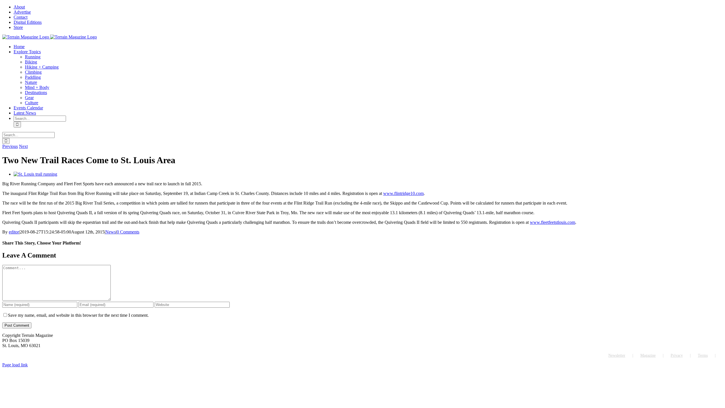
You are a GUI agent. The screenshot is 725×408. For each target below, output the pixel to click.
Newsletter (616, 355)
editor (14, 232)
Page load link (15, 364)
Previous (10, 146)
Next (23, 146)
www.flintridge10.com (403, 193)
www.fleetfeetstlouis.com (552, 222)
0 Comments (128, 232)
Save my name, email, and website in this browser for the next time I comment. (78, 315)
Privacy (677, 355)
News (110, 232)
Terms (703, 355)
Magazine (648, 355)
